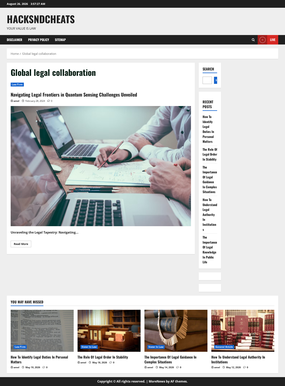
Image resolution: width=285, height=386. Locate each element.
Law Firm (17, 84)
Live (272, 39)
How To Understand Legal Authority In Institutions (210, 214)
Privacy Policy (38, 39)
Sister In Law (89, 346)
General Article (224, 346)
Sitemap (60, 39)
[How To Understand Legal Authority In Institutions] (242, 331)
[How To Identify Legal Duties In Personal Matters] (42, 331)
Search (208, 69)
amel (16, 101)
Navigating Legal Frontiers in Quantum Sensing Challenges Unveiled (74, 94)
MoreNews (157, 381)
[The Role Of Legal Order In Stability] (109, 331)
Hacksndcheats (41, 19)
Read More (22, 244)
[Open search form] (253, 40)
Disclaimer (14, 39)
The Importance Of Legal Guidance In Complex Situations (210, 179)
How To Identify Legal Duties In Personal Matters (208, 129)
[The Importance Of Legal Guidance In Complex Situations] (175, 331)
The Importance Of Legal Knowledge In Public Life (210, 249)
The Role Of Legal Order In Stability (210, 154)
